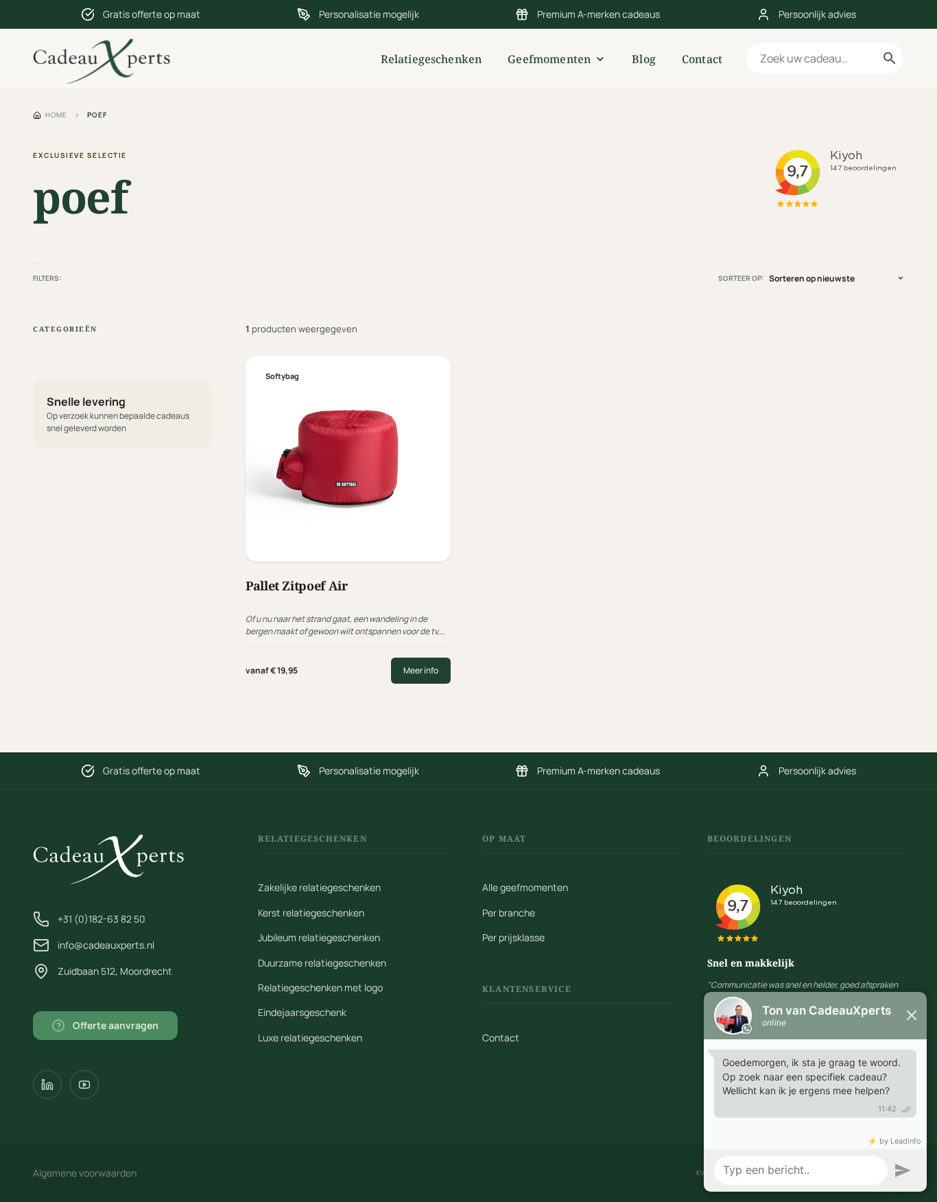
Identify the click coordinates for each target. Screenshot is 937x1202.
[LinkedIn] (47, 1084)
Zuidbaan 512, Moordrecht (115, 971)
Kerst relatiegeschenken (311, 912)
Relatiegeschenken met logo (320, 987)
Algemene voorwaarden (85, 1172)
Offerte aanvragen (108, 1025)
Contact (702, 59)
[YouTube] (84, 1084)
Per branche (508, 912)
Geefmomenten (549, 59)
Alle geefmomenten (525, 887)
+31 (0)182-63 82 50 (101, 918)
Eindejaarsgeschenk (302, 1012)
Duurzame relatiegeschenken (322, 962)
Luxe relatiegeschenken (310, 1037)
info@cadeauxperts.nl (106, 944)
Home (56, 114)
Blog (644, 59)
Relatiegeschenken (431, 59)
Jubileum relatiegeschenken (319, 937)
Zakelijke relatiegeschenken (319, 887)
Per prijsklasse (513, 937)
